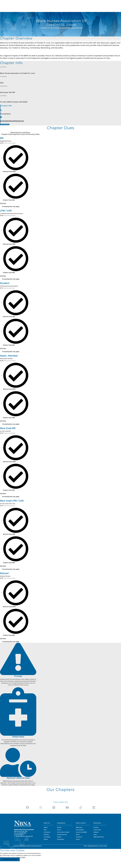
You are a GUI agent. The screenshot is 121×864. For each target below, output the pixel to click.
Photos (78, 839)
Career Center (97, 829)
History (46, 827)
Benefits (59, 827)
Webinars (96, 832)
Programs (46, 834)
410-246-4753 (29, 836)
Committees (47, 837)
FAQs (85, 846)
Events (78, 834)
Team (45, 829)
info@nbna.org (18, 834)
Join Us (59, 829)
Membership (61, 823)
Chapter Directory (62, 834)
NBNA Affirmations (99, 837)
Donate (46, 839)
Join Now (3, 203)
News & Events (81, 823)
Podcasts (96, 827)
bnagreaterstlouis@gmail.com (12, 121)
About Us (47, 823)
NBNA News (79, 827)
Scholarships (60, 839)
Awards (59, 837)
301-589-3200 (19, 836)
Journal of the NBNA (81, 832)
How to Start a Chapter (63, 832)
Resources (97, 823)
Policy (95, 834)
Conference (79, 837)
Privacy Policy (103, 846)
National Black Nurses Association (32, 846)
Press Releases (80, 829)
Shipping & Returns (93, 846)
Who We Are (47, 832)
